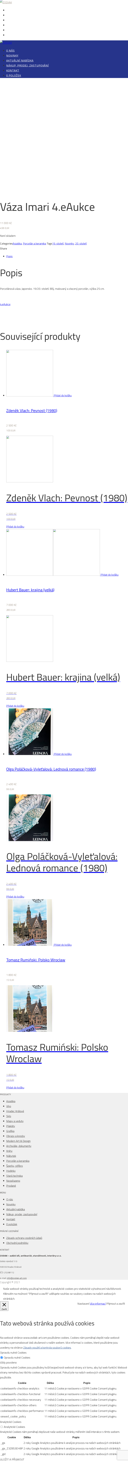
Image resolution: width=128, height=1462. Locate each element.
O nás (9, 10)
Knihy (9, 1151)
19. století (58, 243)
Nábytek (11, 1156)
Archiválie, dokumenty (18, 1146)
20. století (81, 243)
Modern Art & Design (18, 1141)
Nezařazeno (13, 1181)
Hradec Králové (15, 1111)
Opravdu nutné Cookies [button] (13, 1352)
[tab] (67, 256)
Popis (9, 256)
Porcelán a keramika (34, 243)
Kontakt (10, 30)
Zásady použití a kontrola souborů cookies (47, 1347)
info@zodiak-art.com (17, 1278)
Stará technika (14, 1176)
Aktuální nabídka (15, 20)
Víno (8, 1106)
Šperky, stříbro (14, 1166)
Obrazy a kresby (15, 1136)
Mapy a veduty (15, 1121)
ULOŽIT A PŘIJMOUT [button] (12, 1459)
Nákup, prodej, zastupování (21, 25)
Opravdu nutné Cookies (17, 1357)
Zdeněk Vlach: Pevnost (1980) (31, 410)
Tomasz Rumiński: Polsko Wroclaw (35, 960)
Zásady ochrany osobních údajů (24, 1238)
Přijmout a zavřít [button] (115, 1304)
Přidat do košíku (63, 395)
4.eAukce (5, 304)
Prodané (11, 1186)
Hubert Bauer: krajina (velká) (30, 590)
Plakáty (10, 1126)
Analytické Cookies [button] (10, 1422)
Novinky (10, 15)
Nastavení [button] (83, 1304)
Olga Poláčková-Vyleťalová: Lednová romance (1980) (51, 769)
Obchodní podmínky (17, 1243)
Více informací (98, 1304)
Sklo (8, 1116)
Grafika (10, 1131)
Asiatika (17, 243)
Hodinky (11, 1171)
